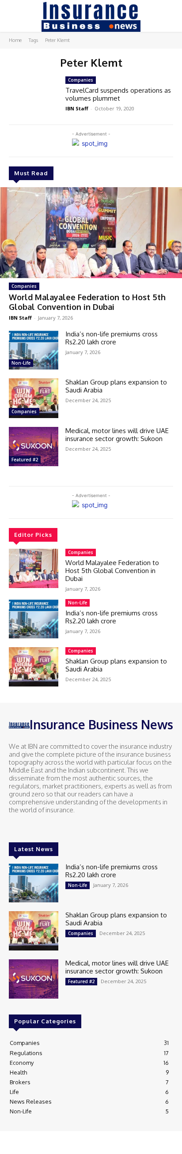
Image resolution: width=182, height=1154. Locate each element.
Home (15, 40)
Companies (24, 286)
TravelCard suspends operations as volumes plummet (118, 94)
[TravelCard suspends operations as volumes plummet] (33, 96)
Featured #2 (24, 459)
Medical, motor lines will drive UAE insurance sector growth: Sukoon (117, 434)
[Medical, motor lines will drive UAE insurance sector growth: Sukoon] (33, 446)
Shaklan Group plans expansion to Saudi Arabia (116, 386)
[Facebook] (15, 826)
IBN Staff (20, 317)
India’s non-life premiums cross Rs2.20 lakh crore (111, 338)
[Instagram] (27, 826)
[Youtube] (52, 826)
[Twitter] (40, 826)
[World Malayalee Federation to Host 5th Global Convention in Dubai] (91, 232)
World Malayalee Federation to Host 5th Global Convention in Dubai (87, 302)
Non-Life (20, 363)
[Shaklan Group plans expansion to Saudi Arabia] (33, 398)
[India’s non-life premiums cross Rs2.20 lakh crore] (33, 350)
